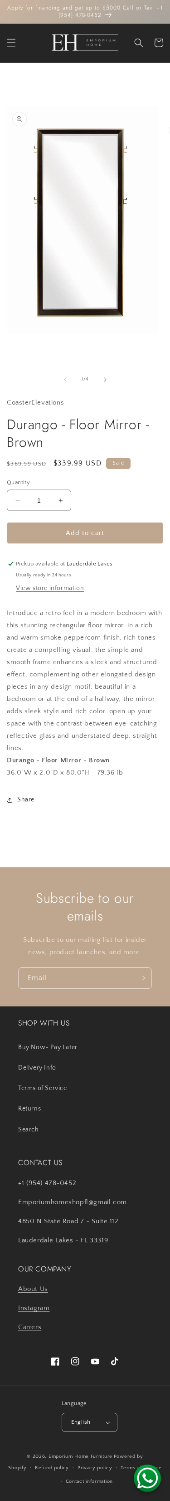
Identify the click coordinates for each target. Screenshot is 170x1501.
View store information (50, 588)
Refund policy (52, 1468)
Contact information (89, 1481)
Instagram (33, 1308)
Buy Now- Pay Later (48, 1047)
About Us (33, 1289)
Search (28, 1129)
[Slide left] (65, 380)
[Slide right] (105, 380)
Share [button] (25, 799)
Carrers (29, 1327)
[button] (11, 43)
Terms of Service (42, 1088)
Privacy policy (95, 1468)
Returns (29, 1108)
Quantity (18, 482)
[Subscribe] (141, 978)
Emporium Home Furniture (80, 1456)
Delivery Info (37, 1067)
